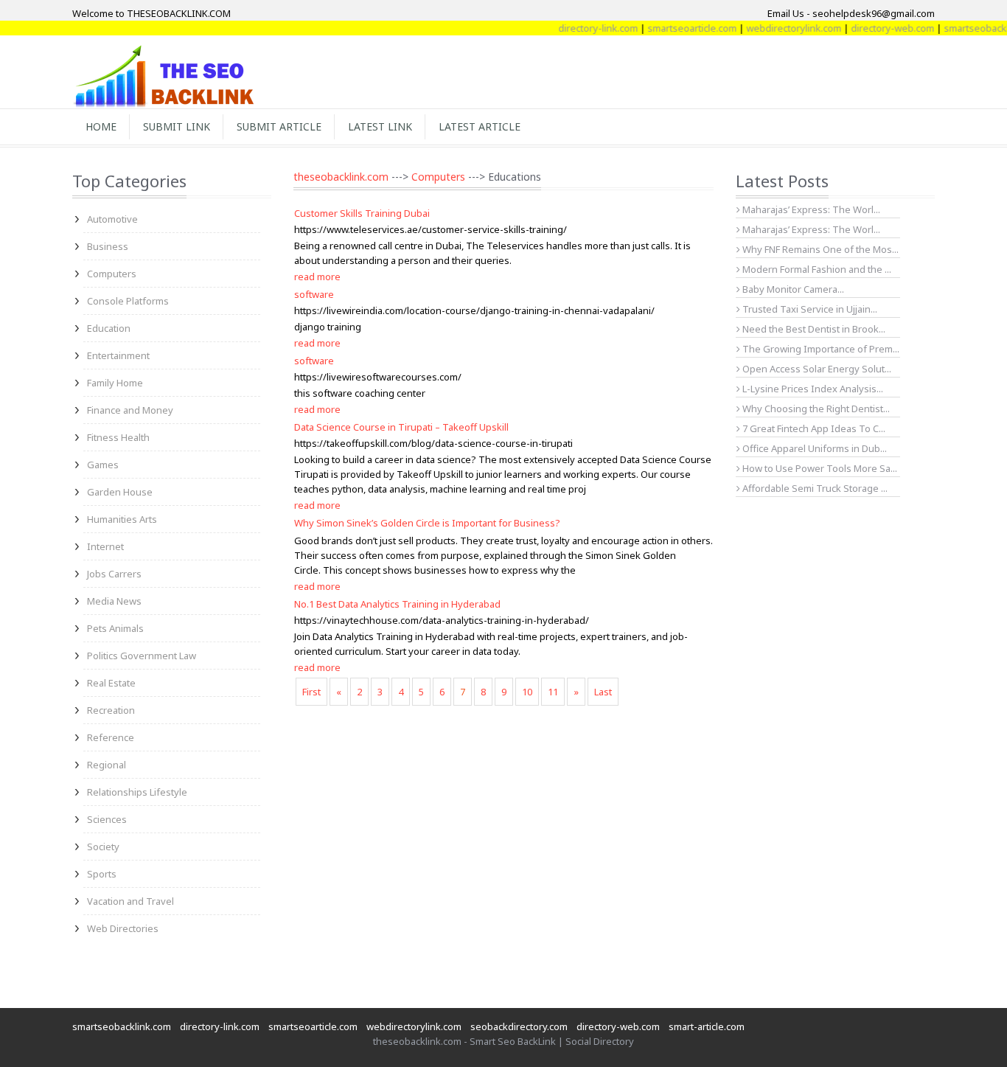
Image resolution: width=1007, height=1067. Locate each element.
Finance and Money (130, 410)
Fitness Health (118, 437)
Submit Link (176, 126)
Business (107, 246)
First (311, 691)
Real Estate (111, 682)
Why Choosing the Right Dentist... (815, 408)
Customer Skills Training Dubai (362, 213)
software (314, 294)
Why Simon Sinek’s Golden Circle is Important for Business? (427, 522)
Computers (111, 273)
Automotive (112, 219)
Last (603, 691)
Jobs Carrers (114, 573)
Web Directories (122, 928)
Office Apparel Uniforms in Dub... (813, 448)
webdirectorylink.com (780, 28)
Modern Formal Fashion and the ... (815, 269)
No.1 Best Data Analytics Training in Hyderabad (397, 604)
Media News (114, 601)
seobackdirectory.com (519, 1026)
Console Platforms (128, 300)
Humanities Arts (122, 519)
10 (527, 691)
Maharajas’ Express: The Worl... (810, 209)
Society (103, 846)
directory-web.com (879, 28)
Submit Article (279, 126)
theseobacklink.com (340, 177)
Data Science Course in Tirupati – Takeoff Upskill (401, 427)
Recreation (111, 710)
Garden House (120, 491)
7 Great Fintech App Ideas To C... (812, 428)
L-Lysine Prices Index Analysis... (811, 388)
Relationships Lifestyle (137, 792)
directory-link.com (584, 28)
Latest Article (479, 126)
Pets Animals (115, 628)
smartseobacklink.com (121, 1026)
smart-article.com (707, 1026)
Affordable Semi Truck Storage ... (814, 488)
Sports (101, 873)
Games (103, 464)
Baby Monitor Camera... (792, 289)
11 (553, 691)
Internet (105, 546)
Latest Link (380, 126)
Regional (106, 764)
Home (101, 126)
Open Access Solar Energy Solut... (815, 368)
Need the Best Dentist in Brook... (812, 329)
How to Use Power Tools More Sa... (818, 468)
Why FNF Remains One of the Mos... (819, 249)
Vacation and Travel (130, 901)
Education (108, 328)
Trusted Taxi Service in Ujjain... (808, 309)
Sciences (107, 819)
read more (317, 276)
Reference (110, 737)
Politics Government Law (141, 655)
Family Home (115, 382)
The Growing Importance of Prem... (819, 348)
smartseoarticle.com (678, 28)
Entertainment (118, 355)
